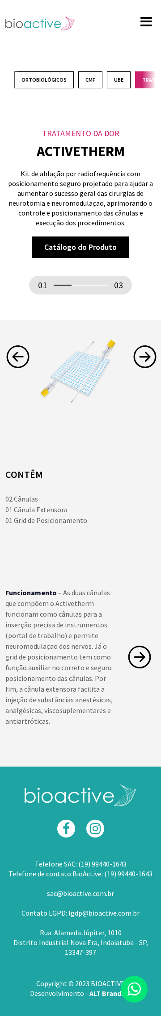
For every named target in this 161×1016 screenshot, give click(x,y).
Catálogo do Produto (80, 247)
